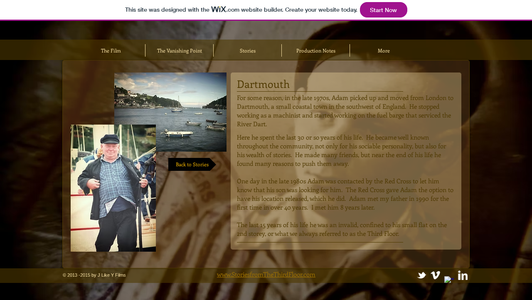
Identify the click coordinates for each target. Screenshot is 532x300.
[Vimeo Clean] (435, 275)
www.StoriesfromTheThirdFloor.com (266, 274)
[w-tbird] (421, 275)
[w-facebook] (449, 281)
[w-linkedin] (463, 275)
